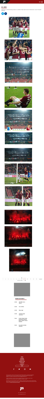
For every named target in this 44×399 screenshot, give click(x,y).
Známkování (22, 360)
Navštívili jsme (22, 361)
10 (27, 279)
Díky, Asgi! (21, 310)
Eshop (22, 366)
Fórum (22, 357)
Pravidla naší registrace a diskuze (15, 382)
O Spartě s (22, 364)
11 (30, 279)
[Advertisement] (22, 289)
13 (36, 279)
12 (33, 279)
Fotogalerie (22, 363)
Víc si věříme (21, 306)
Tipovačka (22, 358)
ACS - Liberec (4, 7)
